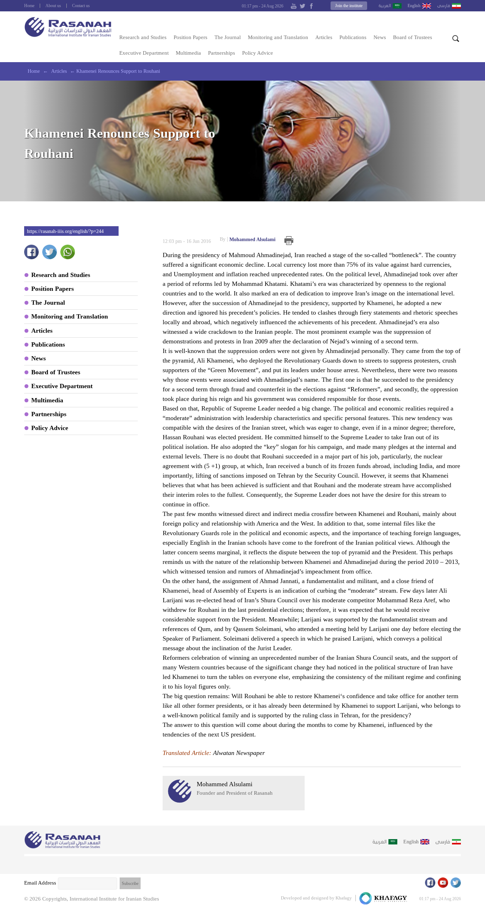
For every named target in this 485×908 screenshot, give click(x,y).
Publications (352, 37)
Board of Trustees (412, 37)
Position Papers (190, 37)
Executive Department (144, 53)
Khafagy (344, 898)
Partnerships (221, 53)
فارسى (443, 6)
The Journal (227, 37)
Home (29, 6)
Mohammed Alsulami (248, 239)
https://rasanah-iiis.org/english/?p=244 (65, 231)
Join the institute (349, 5)
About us (53, 6)
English (414, 5)
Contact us (81, 6)
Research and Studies (143, 37)
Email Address (40, 883)
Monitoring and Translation (278, 37)
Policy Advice (257, 53)
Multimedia (188, 53)
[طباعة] (288, 240)
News (380, 37)
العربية (384, 6)
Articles (323, 37)
